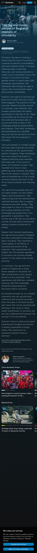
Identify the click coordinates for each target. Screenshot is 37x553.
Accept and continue (18, 544)
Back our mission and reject (18, 549)
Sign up (29, 2)
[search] (20, 2)
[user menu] (35, 2)
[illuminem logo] (7, 2)
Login (24, 3)
